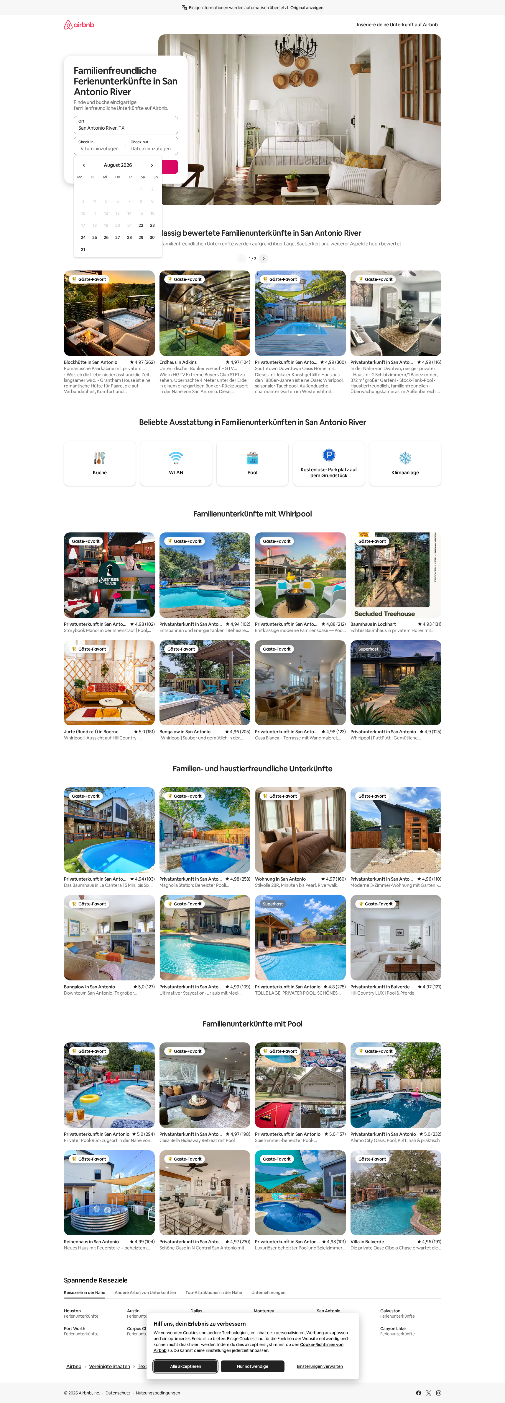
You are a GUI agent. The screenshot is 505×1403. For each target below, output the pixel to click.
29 (141, 237)
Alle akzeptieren (185, 1366)
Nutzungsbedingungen (158, 1393)
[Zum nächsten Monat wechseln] (152, 165)
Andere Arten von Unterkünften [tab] (145, 1292)
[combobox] (125, 127)
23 (152, 225)
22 (141, 225)
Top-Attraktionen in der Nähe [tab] (213, 1292)
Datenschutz (118, 1393)
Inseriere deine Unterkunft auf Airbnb (397, 25)
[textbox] (99, 148)
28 (129, 237)
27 (117, 237)
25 (94, 237)
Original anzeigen (306, 7)
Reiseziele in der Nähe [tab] (84, 1292)
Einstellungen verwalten (320, 1366)
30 (152, 237)
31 (83, 249)
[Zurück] (241, 258)
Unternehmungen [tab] (268, 1292)
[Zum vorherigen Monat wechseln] (84, 165)
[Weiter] (263, 258)
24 (83, 237)
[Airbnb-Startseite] (79, 24)
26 (106, 237)
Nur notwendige (252, 1366)
